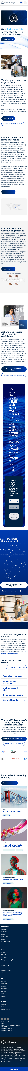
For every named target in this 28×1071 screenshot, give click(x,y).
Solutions (5, 965)
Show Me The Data (14, 516)
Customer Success (6, 950)
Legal (2, 1023)
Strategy (3, 981)
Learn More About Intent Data (14, 369)
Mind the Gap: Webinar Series (12, 880)
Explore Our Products (9, 591)
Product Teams (5, 968)
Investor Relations (6, 941)
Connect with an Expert (11, 124)
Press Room (4, 936)
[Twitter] (5, 1019)
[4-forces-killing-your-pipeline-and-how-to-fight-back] (14, 830)
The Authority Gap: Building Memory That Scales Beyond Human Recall (12, 914)
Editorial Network (6, 955)
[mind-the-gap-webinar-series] (14, 864)
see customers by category (12, 739)
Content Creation (8, 883)
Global (4, 1001)
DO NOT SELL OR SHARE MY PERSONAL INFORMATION (10, 1026)
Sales (2, 993)
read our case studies (13, 744)
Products (4, 978)
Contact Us (4, 939)
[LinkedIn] (2, 1019)
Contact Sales (14, 1069)
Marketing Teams (6, 970)
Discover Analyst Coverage (12, 375)
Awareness (4, 988)
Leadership (4, 931)
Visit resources (8, 783)
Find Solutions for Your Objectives (14, 585)
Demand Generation (8, 850)
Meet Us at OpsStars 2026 (11, 812)
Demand (3, 991)
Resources (4, 952)
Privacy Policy (5, 1021)
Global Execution (5, 1009)
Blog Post (5, 843)
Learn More (7, 39)
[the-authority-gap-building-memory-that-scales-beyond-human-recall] (14, 898)
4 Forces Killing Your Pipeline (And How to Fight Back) (12, 845)
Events (4, 809)
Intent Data (6, 815)
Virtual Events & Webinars (9, 877)
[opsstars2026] (14, 797)
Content (3, 986)
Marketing (19, 850)
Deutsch (3, 1006)
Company (5, 926)
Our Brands (4, 957)
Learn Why (7, 118)
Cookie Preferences (6, 1028)
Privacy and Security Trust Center (10, 960)
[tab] (14, 675)
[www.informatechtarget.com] (9, 2)
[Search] (21, 2)
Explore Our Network (15, 667)
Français (3, 1004)
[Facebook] (8, 1019)
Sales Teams (4, 973)
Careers (3, 934)
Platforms (4, 996)
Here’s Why (4, 929)
